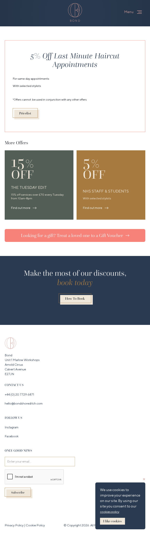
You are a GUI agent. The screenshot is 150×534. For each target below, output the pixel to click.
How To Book (75, 298)
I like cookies (112, 521)
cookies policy (109, 512)
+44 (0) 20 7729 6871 (19, 394)
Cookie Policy (35, 525)
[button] (139, 12)
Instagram (11, 427)
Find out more (20, 208)
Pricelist (25, 113)
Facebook (12, 436)
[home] (75, 12)
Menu (129, 12)
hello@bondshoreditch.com (24, 403)
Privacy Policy (14, 525)
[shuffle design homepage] (10, 342)
